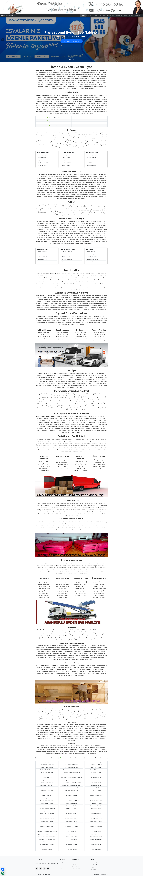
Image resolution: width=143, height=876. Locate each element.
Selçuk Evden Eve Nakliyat (96, 829)
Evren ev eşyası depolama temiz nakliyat (71, 787)
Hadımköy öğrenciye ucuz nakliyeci (47, 826)
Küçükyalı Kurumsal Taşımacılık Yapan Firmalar (47, 836)
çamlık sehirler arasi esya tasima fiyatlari (47, 808)
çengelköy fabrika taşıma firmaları (47, 813)
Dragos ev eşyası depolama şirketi (47, 818)
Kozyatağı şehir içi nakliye (47, 780)
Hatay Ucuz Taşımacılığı (91, 155)
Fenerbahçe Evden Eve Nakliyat (96, 839)
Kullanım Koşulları (104, 874)
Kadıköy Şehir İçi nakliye (67, 251)
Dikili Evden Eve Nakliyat (96, 785)
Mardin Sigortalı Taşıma (99, 334)
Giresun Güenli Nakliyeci (62, 468)
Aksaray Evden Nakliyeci (44, 464)
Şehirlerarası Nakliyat (76, 866)
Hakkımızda (62, 864)
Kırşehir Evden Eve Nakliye (80, 584)
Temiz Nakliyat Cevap (99, 581)
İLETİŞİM (131, 15)
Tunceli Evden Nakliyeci (80, 591)
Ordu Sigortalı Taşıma (44, 597)
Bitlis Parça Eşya (81, 466)
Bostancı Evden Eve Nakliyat (71, 839)
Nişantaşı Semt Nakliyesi (67, 261)
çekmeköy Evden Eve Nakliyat (71, 844)
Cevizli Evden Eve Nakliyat (47, 816)
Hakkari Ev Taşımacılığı (99, 468)
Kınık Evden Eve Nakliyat (96, 811)
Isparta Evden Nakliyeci (43, 584)
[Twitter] (44, 868)
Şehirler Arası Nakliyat (71, 831)
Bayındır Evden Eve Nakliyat (96, 764)
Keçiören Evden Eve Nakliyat (71, 803)
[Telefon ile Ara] (2, 869)
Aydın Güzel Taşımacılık (91, 157)
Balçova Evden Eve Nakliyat (96, 762)
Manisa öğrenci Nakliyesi (99, 582)
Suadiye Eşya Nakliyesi (62, 591)
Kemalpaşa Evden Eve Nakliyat (96, 805)
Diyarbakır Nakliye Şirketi (42, 165)
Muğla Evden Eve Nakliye (91, 160)
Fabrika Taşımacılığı (76, 868)
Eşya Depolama (75, 864)
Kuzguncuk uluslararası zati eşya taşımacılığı (47, 839)
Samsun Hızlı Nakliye (81, 336)
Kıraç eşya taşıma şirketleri (47, 777)
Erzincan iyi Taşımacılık (43, 470)
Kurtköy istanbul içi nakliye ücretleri (47, 785)
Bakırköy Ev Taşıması (66, 256)
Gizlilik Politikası (96, 874)
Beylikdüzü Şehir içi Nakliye (67, 259)
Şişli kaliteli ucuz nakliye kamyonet (47, 792)
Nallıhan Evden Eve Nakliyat (71, 811)
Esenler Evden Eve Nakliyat (47, 849)
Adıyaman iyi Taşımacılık (99, 332)
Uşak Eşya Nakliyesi (99, 591)
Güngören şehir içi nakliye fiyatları (47, 769)
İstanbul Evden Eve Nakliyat (8, 15)
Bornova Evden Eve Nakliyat (96, 774)
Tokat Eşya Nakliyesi (81, 590)
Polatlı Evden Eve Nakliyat (71, 813)
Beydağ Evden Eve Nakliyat (96, 772)
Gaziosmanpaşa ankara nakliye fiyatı (47, 764)
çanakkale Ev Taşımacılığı (99, 339)
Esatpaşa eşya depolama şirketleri (47, 823)
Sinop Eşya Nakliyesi (44, 591)
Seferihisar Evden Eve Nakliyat (96, 826)
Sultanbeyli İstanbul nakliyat (67, 254)
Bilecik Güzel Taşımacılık (80, 463)
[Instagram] (40, 868)
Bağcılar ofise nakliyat (42, 254)
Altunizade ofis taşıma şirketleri (47, 803)
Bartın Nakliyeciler (62, 466)
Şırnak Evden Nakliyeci (44, 593)
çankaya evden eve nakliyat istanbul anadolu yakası (71, 777)
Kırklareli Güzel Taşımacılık (81, 582)
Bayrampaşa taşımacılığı (42, 256)
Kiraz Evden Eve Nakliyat (96, 813)
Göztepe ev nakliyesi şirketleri (47, 767)
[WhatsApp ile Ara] (3, 873)
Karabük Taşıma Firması (62, 581)
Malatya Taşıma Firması (66, 155)
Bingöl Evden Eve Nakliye (81, 464)
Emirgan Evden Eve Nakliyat (71, 849)
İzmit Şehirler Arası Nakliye (44, 586)
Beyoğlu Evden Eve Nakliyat (71, 836)
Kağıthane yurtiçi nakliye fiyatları (47, 772)
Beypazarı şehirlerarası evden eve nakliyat (71, 772)
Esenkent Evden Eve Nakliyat (96, 836)
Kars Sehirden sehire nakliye (62, 584)
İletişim (61, 866)
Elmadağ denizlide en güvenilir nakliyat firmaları (71, 782)
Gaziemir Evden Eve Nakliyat (96, 792)
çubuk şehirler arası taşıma (71, 780)
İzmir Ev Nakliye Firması (80, 339)
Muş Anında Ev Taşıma (99, 586)
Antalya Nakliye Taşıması (67, 162)
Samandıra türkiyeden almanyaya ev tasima (46, 841)
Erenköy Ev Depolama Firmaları (47, 821)
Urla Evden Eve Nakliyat (96, 808)
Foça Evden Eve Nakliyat (96, 790)
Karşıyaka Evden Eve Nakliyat (96, 803)
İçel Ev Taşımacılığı (44, 581)
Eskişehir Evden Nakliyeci (43, 160)
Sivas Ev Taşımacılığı (62, 590)
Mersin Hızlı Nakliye (99, 584)
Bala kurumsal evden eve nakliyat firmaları (71, 769)
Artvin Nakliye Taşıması (62, 464)
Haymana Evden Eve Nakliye (71, 795)
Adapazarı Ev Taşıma (44, 461)
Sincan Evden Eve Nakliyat (71, 821)
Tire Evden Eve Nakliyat (96, 831)
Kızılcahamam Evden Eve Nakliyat (71, 805)
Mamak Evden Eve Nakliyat (71, 808)
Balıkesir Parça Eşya (91, 162)
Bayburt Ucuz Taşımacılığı (81, 461)
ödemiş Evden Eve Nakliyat (96, 823)
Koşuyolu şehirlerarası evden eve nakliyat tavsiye (47, 834)
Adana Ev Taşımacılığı (42, 155)
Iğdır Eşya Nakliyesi (43, 582)
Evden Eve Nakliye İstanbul (121, 15)
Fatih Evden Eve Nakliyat (96, 847)
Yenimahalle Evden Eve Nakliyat (71, 823)
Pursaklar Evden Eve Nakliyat (71, 816)
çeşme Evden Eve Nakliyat (96, 780)
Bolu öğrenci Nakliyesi (81, 334)
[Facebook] (36, 868)
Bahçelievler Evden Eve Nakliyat (71, 826)
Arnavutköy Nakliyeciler (42, 261)
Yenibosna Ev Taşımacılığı (81, 595)
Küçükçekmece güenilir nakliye (47, 782)
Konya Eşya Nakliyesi (42, 157)
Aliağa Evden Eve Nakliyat (96, 787)
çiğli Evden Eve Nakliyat (96, 782)
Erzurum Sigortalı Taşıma (96, 849)
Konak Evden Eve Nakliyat (96, 816)
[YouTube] (48, 868)
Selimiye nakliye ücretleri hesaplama (47, 844)
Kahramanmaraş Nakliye (44, 588)
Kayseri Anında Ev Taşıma (81, 338)
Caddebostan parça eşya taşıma (47, 805)
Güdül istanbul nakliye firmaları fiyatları (71, 792)
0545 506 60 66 (94, 864)
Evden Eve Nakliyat (71, 834)
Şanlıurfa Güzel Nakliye (80, 332)
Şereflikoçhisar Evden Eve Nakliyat (71, 818)
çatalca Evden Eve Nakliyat (71, 841)
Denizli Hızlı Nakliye (99, 462)
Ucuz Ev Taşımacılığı (99, 590)
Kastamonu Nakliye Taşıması (62, 586)
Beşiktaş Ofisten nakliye (42, 251)
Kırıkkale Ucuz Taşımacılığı (81, 581)
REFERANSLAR (138, 15)
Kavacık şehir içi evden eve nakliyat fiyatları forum (47, 831)
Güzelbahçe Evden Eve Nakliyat (96, 795)
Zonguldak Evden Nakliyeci (99, 597)
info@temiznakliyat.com (95, 867)
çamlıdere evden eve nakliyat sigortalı (71, 774)
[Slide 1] (70, 59)
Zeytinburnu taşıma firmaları (47, 795)
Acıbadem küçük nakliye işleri (47, 798)
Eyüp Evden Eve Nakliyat (96, 844)
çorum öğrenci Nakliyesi (99, 460)
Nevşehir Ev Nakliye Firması (99, 588)
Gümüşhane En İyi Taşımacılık (81, 470)
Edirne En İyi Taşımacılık (99, 338)
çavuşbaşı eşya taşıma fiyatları (47, 811)
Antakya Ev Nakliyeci (62, 460)
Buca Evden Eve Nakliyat (96, 777)
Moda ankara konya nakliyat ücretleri (47, 787)
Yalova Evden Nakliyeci (99, 593)
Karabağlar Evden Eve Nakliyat (96, 798)
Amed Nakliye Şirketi (44, 468)
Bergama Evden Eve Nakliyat (96, 769)
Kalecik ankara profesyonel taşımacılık (71, 798)
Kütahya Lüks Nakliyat (80, 588)
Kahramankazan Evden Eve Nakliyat (71, 800)
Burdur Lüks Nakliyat (81, 468)
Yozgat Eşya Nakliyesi (99, 595)
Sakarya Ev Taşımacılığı (80, 593)
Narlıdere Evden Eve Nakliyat (96, 821)
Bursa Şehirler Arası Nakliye (43, 162)
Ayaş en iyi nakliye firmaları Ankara (71, 767)
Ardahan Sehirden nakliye (62, 462)
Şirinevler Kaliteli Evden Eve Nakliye (47, 847)
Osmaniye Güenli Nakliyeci (62, 595)
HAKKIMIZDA (90, 15)
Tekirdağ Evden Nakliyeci (62, 593)
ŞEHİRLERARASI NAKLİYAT (108, 15)
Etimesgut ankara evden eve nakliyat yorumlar (71, 785)
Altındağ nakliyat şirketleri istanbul (71, 764)
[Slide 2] (71, 59)
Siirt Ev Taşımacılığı (43, 590)
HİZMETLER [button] (97, 15)
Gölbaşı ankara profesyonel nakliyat (72, 790)
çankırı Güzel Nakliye (99, 459)
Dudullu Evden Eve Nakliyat (71, 847)
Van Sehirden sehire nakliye (67, 160)
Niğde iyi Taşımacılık (44, 595)
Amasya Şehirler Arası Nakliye (44, 466)
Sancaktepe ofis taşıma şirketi (47, 790)
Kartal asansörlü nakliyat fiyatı (47, 774)
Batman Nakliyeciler (66, 165)
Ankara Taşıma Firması (62, 459)
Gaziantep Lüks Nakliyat (91, 165)
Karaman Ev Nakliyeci (62, 582)
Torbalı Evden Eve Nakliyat (96, 834)
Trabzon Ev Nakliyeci (66, 157)
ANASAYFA (83, 15)
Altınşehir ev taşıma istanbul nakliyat (47, 800)
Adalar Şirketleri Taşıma (42, 259)
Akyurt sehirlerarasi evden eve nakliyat (71, 762)
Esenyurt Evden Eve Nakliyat (96, 841)
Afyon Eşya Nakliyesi (44, 463)
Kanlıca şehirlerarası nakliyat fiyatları (47, 829)
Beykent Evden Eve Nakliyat (71, 829)
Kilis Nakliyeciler (62, 588)
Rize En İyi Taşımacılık (62, 597)
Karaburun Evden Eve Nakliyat (96, 800)
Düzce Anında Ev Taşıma (99, 464)
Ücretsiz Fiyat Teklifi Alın (72, 41)
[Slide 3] (73, 59)
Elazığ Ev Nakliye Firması (99, 466)
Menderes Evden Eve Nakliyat (96, 818)
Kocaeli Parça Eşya (80, 586)
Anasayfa (62, 862)
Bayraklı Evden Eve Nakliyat (96, 767)
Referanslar (62, 868)
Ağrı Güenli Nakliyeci (99, 336)
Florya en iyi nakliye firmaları (47, 762)
